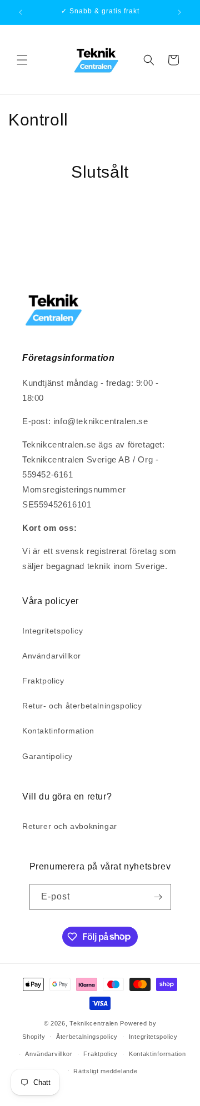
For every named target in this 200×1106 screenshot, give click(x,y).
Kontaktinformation (58, 730)
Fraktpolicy (43, 680)
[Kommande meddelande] (179, 12)
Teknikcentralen (94, 1023)
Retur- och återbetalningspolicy (82, 705)
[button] (22, 60)
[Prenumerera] (158, 897)
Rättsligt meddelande (105, 1071)
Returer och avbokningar (69, 826)
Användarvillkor (51, 655)
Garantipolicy (47, 756)
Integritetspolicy (52, 630)
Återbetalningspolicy (87, 1036)
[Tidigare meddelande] (20, 12)
